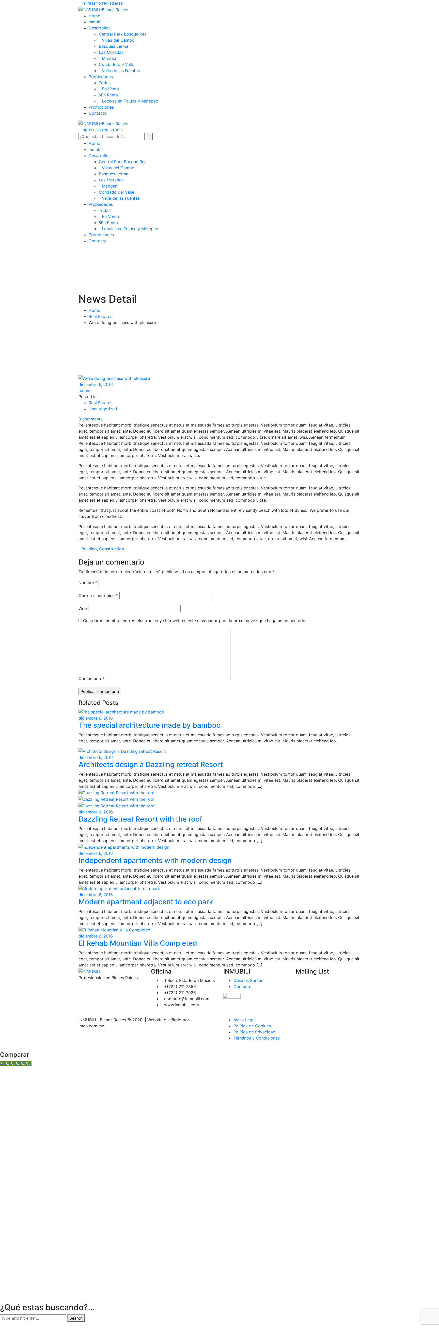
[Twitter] (229, 3)
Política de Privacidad (254, 1031)
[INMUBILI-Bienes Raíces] (103, 9)
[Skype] (93, 987)
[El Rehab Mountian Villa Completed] (115, 929)
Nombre (88, 582)
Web (83, 608)
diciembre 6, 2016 (96, 384)
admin (84, 390)
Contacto (242, 986)
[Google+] (233, 3)
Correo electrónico (98, 595)
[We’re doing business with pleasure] (115, 377)
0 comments (90, 418)
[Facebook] (224, 3)
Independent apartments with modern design (155, 860)
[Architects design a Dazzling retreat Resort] (123, 751)
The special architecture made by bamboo (150, 725)
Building (89, 548)
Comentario (91, 678)
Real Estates (100, 316)
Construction (111, 548)
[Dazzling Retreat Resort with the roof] (117, 792)
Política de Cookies (252, 1025)
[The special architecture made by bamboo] (122, 711)
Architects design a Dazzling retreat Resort (151, 764)
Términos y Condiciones (256, 1038)
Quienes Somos (248, 980)
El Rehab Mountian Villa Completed (138, 943)
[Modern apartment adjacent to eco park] (120, 888)
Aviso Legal (244, 1019)
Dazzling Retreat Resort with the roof (140, 819)
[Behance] (88, 987)
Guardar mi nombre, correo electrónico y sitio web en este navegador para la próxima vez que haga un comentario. (194, 620)
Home (94, 310)
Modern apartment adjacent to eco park (146, 901)
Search (76, 1318)
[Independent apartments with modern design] (124, 846)
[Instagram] (97, 987)
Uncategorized (103, 408)
